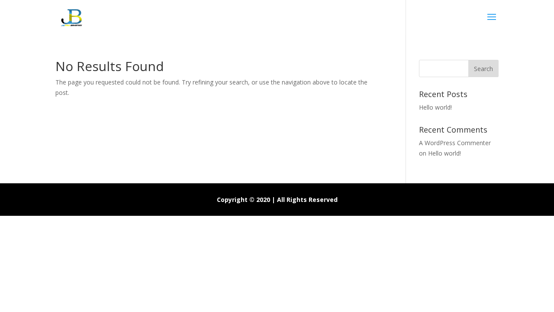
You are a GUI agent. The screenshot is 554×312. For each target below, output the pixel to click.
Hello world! (435, 107)
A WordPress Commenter (455, 143)
